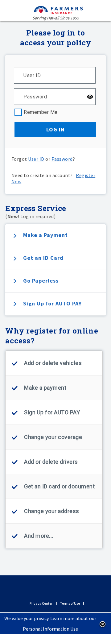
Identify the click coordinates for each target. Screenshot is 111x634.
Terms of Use (70, 603)
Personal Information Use (50, 629)
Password (62, 159)
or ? (43, 159)
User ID (36, 159)
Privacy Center (41, 603)
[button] (55, 129)
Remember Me (41, 111)
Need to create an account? (53, 178)
